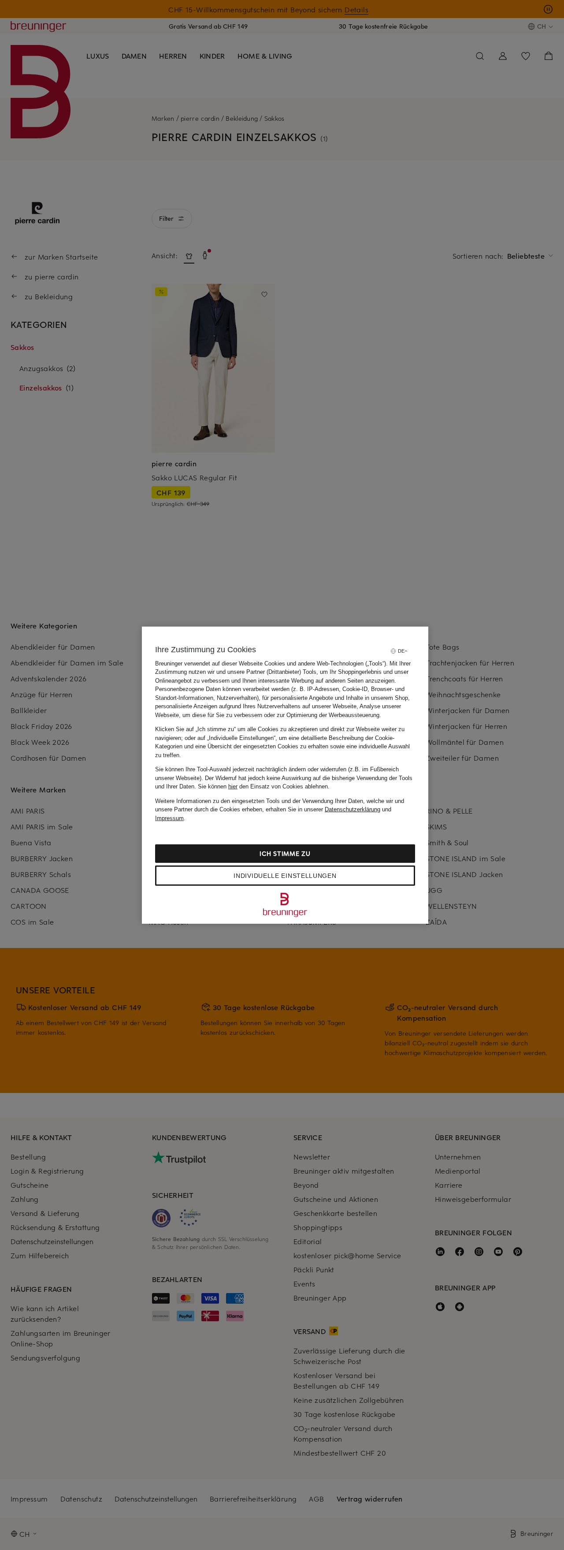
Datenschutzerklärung (352, 809)
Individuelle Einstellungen (285, 875)
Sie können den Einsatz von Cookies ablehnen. (264, 786)
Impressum (169, 817)
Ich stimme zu (285, 853)
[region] (285, 775)
